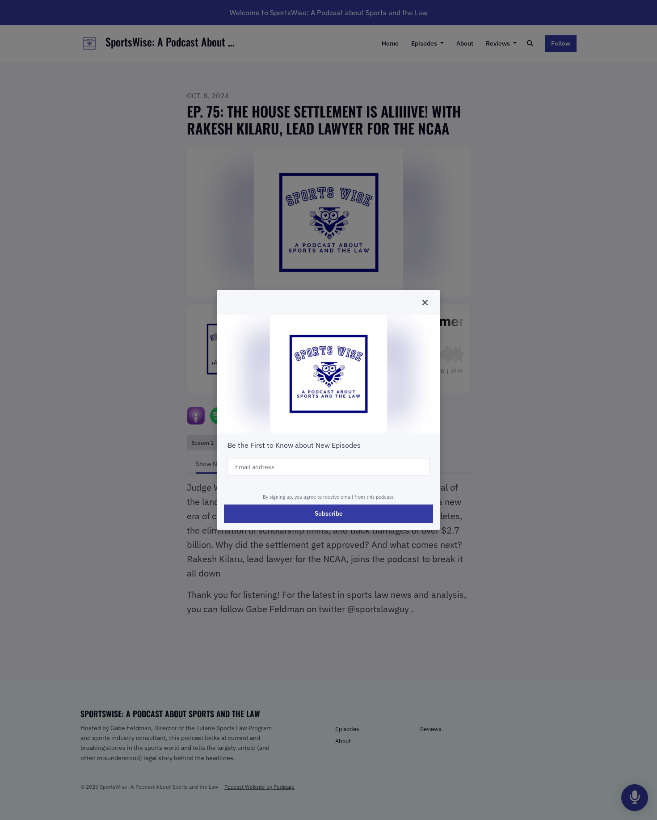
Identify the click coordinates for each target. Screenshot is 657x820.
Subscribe (329, 513)
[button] (425, 302)
